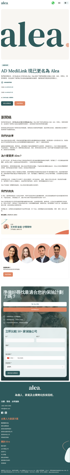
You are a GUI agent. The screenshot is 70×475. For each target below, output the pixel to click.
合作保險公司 (5, 449)
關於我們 (3, 446)
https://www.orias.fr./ (54, 472)
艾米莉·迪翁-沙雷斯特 (8, 97)
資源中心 (3, 451)
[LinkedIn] (6, 413)
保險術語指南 (5, 437)
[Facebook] (2, 413)
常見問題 (3, 454)
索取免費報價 (5, 426)
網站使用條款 (5, 457)
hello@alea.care (5, 408)
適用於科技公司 (5, 434)
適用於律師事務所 (6, 429)
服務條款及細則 (5, 460)
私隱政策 (3, 463)
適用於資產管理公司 (6, 431)
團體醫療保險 (5, 423)
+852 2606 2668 (6, 406)
